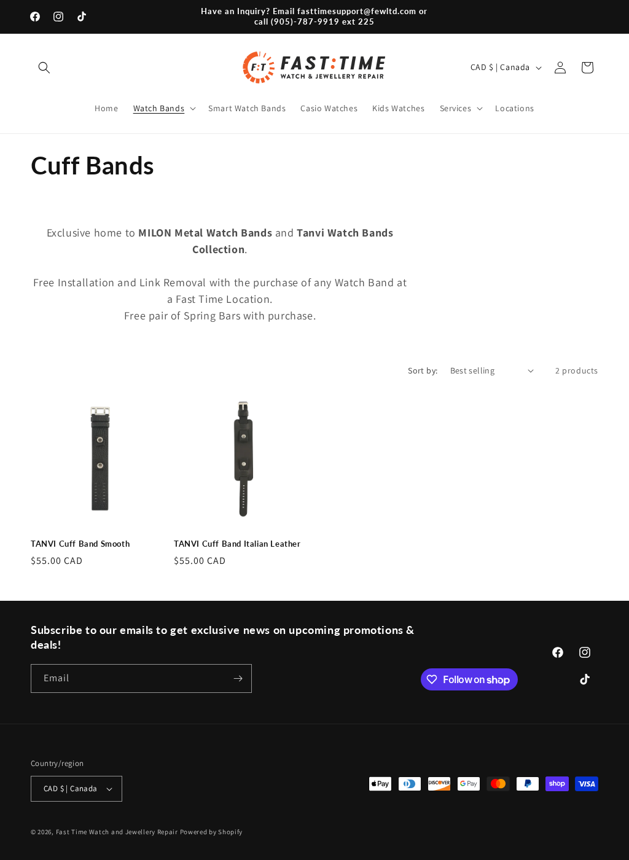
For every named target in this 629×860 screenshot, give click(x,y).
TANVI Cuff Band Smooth (80, 544)
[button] (44, 67)
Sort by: (422, 370)
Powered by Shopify (211, 831)
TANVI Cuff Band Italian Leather (237, 544)
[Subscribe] (237, 678)
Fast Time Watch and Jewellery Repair (117, 831)
